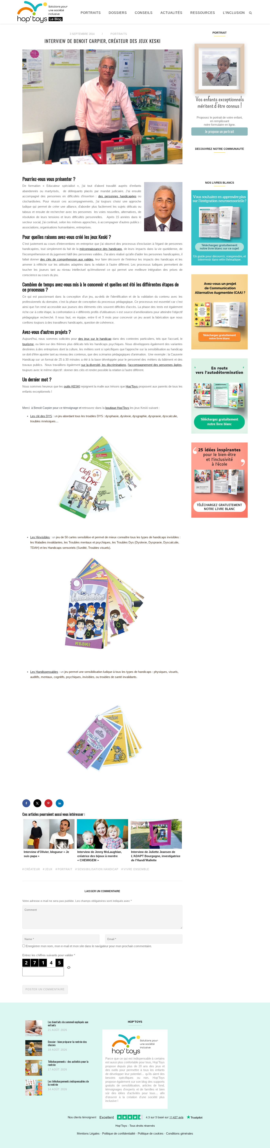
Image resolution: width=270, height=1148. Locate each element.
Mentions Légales (88, 1133)
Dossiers (118, 12)
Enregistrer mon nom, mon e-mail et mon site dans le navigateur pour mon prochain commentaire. (89, 946)
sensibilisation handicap (97, 869)
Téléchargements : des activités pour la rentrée (68, 1063)
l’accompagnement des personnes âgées (155, 365)
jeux (49, 869)
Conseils (144, 12)
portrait (65, 869)
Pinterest (214, 161)
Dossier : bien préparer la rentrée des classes (67, 1043)
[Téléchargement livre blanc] (219, 227)
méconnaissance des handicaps (100, 249)
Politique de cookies (150, 1133)
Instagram (205, 161)
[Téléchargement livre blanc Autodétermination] (219, 395)
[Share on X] (37, 803)
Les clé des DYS (41, 416)
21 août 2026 (57, 1029)
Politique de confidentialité (118, 1133)
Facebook (196, 161)
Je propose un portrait (219, 131)
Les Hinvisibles (40, 537)
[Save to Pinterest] (48, 803)
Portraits (91, 12)
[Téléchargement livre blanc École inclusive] (219, 479)
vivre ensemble (136, 869)
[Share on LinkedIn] (60, 803)
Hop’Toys (132, 386)
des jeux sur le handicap (94, 338)
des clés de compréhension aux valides (66, 259)
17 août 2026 (57, 1069)
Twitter (242, 161)
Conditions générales (179, 1133)
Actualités (171, 12)
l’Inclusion (234, 12)
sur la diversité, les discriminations (103, 365)
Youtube (233, 161)
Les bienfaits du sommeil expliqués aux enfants (68, 1023)
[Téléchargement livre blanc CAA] (219, 311)
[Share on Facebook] (26, 803)
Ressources (202, 12)
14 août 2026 (57, 1089)
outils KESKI (72, 386)
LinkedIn (224, 161)
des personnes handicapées (117, 196)
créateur (32, 869)
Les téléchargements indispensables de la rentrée (68, 1083)
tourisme (28, 344)
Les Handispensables (44, 671)
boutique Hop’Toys (117, 407)
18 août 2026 (57, 1049)
